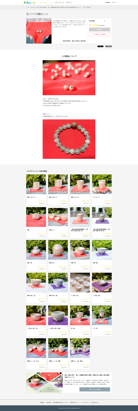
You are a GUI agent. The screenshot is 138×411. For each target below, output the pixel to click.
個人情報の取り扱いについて (60, 402)
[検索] (51, 2)
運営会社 (49, 402)
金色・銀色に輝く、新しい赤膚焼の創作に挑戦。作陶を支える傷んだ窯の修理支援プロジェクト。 (87, 376)
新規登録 (108, 2)
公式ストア (69, 2)
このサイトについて (59, 2)
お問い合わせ (94, 402)
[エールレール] (29, 1)
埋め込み (109, 46)
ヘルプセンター (85, 402)
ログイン (114, 2)
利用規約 (42, 402)
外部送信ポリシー (74, 402)
